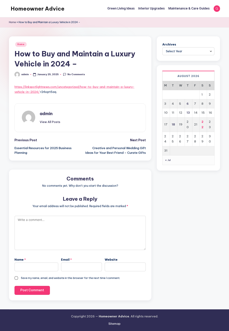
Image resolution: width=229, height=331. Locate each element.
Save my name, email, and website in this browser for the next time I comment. (70, 278)
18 (173, 124)
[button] (50, 122)
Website (111, 260)
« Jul (168, 160)
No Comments (76, 74)
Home (12, 22)
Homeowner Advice (37, 8)
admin (46, 113)
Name (20, 260)
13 (188, 113)
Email (66, 260)
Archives (169, 44)
